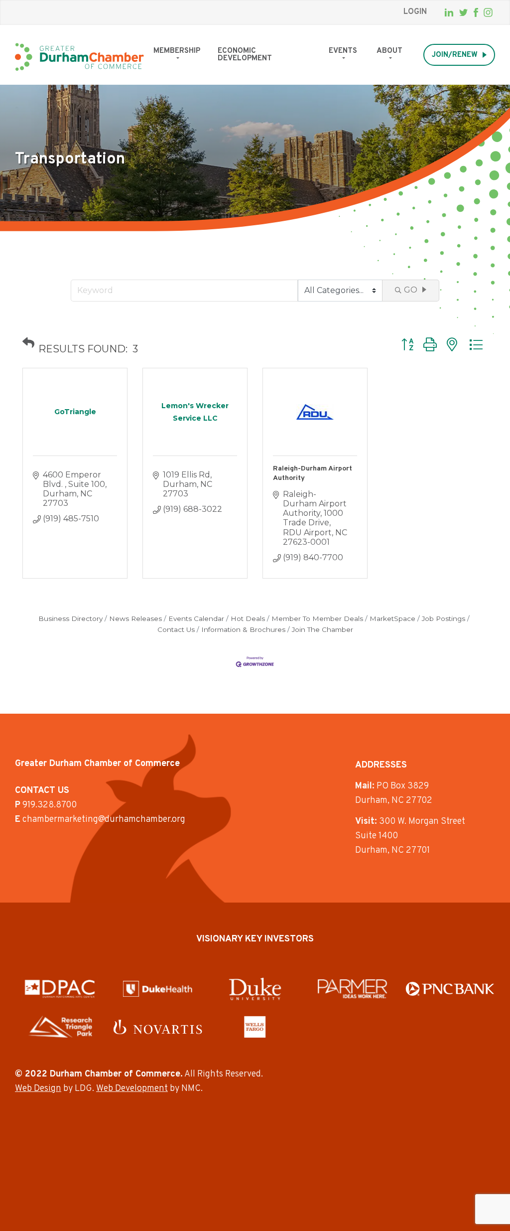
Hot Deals (248, 618)
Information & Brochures (243, 629)
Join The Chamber (322, 629)
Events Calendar (196, 618)
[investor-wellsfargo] (255, 1027)
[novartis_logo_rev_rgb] (158, 1027)
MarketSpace (392, 618)
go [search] (410, 290)
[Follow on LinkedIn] (449, 12)
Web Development (132, 1088)
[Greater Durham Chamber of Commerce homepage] (79, 57)
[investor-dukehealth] (157, 989)
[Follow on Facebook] (476, 12)
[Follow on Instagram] (488, 12)
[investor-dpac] (59, 989)
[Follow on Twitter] (463, 12)
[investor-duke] (255, 988)
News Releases (135, 618)
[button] (28, 343)
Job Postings (443, 618)
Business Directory (70, 618)
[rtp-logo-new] (60, 1027)
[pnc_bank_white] (450, 988)
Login (415, 12)
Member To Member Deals (317, 618)
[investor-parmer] (352, 988)
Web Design (38, 1088)
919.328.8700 (49, 805)
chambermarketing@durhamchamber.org (103, 819)
